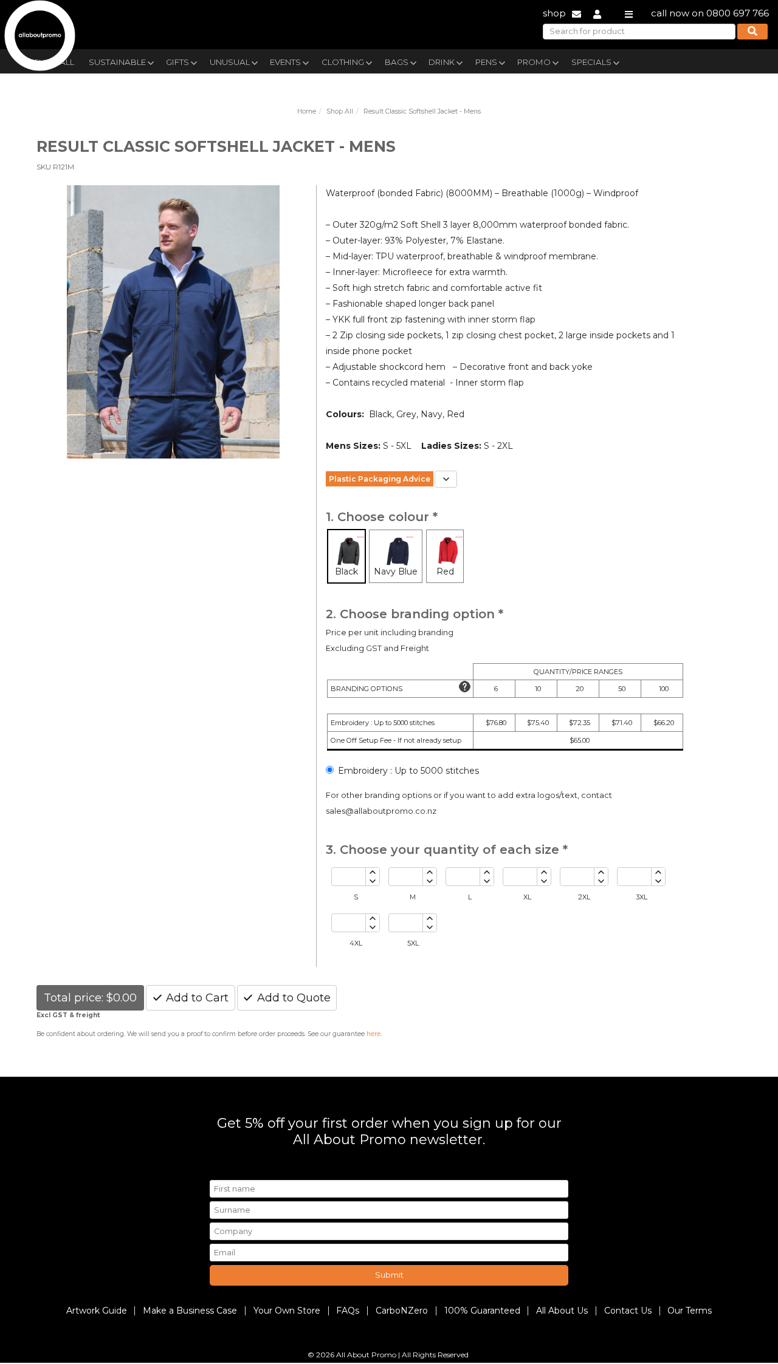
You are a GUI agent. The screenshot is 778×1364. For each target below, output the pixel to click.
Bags (396, 62)
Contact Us (628, 1310)
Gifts (177, 62)
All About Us (562, 1310)
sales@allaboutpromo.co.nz (381, 811)
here (373, 1034)
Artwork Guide (96, 1310)
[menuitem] (120, 61)
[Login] (597, 13)
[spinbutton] (348, 876)
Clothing (343, 62)
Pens (486, 62)
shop (554, 13)
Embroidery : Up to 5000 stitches (408, 770)
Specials (591, 62)
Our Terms (689, 1310)
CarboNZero (402, 1310)
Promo (534, 62)
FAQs (347, 1310)
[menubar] (360, 61)
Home (306, 111)
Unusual (230, 62)
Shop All (339, 111)
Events (285, 62)
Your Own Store (286, 1310)
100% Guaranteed (482, 1310)
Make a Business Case (190, 1310)
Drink (442, 62)
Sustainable (117, 62)
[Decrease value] (372, 881)
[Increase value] (372, 872)
